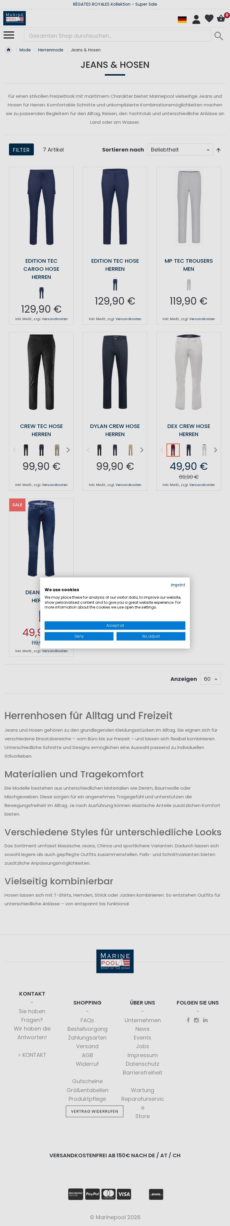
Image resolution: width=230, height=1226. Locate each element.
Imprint (178, 585)
